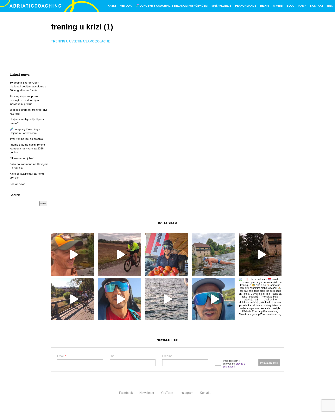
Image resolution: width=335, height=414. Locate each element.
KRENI (112, 5)
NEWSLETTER (168, 340)
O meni (278, 5)
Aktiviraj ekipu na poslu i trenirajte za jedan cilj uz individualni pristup (24, 100)
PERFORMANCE (245, 5)
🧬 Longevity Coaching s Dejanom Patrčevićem (172, 5)
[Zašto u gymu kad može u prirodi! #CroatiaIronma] (213, 254)
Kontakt (316, 5)
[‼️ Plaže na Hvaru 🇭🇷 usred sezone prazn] (260, 299)
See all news (17, 183)
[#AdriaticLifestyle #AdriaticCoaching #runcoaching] (166, 299)
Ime (112, 355)
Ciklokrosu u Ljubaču (22, 158)
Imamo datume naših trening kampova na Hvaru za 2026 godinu (27, 148)
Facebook (126, 392)
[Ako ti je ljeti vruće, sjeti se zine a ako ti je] (213, 299)
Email (61, 355)
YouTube (167, 392)
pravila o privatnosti (234, 365)
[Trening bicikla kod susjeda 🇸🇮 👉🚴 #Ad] (72, 299)
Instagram (186, 392)
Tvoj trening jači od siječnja (26, 138)
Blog (290, 5)
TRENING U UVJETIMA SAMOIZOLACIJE (80, 41)
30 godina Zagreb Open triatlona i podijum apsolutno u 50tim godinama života (28, 86)
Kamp (302, 5)
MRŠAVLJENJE (221, 5)
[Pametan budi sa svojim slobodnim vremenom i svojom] (119, 299)
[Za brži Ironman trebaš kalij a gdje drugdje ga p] (166, 254)
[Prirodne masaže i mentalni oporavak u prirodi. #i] (72, 254)
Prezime (167, 355)
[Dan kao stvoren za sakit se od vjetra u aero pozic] (119, 254)
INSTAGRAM (167, 223)
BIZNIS (264, 5)
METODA (126, 5)
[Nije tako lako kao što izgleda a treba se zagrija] (260, 254)
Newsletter (146, 392)
